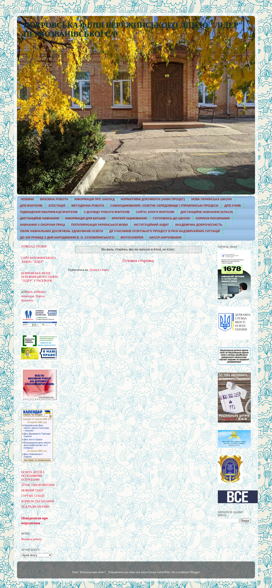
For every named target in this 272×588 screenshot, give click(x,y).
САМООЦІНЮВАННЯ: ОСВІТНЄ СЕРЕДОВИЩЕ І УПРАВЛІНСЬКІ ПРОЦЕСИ (164, 205)
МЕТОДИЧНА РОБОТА (87, 205)
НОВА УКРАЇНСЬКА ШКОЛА (211, 199)
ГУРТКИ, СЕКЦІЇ (32, 495)
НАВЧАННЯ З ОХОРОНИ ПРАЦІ (42, 224)
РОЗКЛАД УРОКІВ (34, 246)
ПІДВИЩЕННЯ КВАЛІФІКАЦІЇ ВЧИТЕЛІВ (49, 212)
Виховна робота (31, 539)
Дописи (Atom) (99, 269)
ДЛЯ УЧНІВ (232, 205)
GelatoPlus (163, 572)
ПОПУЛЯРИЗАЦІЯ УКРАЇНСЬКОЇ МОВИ (99, 224)
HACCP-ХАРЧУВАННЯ (165, 237)
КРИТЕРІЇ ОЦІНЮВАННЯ (129, 218)
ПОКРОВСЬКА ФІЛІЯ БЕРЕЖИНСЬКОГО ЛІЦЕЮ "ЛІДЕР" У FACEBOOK (39, 276)
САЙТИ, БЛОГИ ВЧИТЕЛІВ (155, 212)
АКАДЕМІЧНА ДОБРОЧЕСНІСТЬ (198, 224)
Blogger (195, 572)
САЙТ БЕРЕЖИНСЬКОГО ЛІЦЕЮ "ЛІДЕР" (38, 259)
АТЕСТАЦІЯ (56, 205)
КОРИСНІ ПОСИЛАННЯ (213, 218)
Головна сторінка (138, 260)
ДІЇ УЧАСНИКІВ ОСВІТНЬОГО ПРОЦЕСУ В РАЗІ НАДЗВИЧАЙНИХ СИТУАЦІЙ (164, 231)
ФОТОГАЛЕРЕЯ (131, 237)
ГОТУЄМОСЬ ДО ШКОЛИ (171, 218)
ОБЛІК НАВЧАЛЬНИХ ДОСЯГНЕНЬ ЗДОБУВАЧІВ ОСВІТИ (61, 231)
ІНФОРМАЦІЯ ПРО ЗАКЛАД (94, 199)
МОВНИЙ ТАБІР (32, 490)
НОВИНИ (27, 199)
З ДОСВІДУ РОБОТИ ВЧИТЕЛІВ (107, 212)
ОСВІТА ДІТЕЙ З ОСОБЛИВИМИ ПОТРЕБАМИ (32, 475)
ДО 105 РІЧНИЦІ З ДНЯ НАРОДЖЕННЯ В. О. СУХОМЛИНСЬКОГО (67, 237)
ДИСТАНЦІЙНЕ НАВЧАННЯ (39, 218)
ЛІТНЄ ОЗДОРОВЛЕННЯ (38, 485)
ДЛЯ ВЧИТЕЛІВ (31, 205)
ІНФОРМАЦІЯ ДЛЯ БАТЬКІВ (85, 218)
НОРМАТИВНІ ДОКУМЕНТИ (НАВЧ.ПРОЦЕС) (153, 199)
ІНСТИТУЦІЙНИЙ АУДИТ (151, 224)
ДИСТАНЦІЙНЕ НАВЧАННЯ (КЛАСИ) (206, 212)
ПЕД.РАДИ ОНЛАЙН (35, 506)
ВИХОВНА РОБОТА (54, 199)
